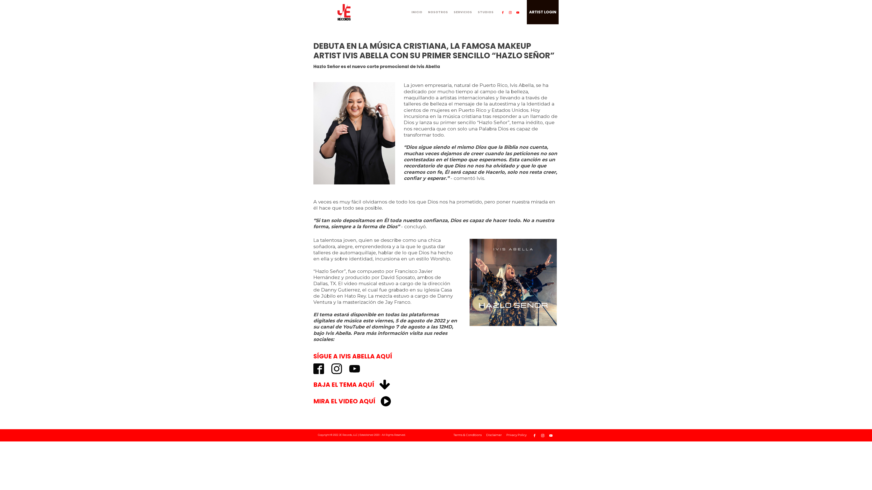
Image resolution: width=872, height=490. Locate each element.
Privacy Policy (516, 435)
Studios (486, 12)
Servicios (463, 12)
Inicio (416, 12)
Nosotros (438, 12)
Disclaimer (494, 435)
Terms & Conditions (467, 435)
